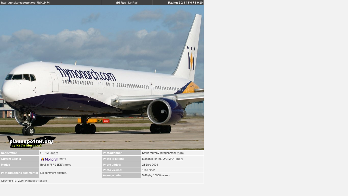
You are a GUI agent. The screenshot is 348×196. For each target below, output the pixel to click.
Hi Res (121, 2)
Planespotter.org (36, 180)
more (54, 152)
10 (201, 2)
